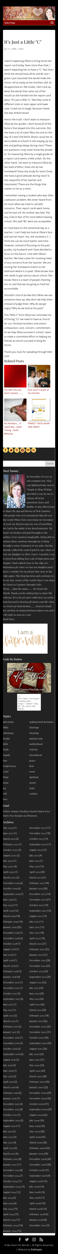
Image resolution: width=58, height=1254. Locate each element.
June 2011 (34, 993)
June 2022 (8, 833)
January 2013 (36, 888)
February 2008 (37, 1214)
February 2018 (10, 971)
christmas (8, 733)
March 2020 (9, 877)
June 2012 (34, 927)
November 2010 (37, 1032)
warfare (33, 793)
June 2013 (34, 860)
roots (32, 771)
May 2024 (8, 827)
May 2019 (8, 905)
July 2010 (34, 1054)
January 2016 (10, 1098)
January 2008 (36, 1219)
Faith (21, 48)
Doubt (6, 738)
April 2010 (34, 1070)
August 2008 (36, 1181)
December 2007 (37, 1225)
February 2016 (10, 1092)
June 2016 (8, 1070)
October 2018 (10, 943)
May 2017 (8, 1010)
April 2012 (34, 938)
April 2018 (8, 960)
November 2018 (11, 938)
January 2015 (9, 1164)
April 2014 (8, 1214)
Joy (4, 788)
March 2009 (35, 1142)
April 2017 (8, 1015)
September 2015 (11, 1120)
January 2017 (9, 1032)
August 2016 (9, 1059)
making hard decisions (41, 721)
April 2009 (35, 1136)
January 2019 (10, 927)
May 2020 (8, 866)
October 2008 (36, 1170)
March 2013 (35, 877)
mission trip (35, 738)
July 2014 (7, 1197)
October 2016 (10, 1048)
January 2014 (10, 1230)
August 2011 (35, 982)
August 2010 (35, 1048)
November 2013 (37, 833)
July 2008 (34, 1186)
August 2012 (35, 916)
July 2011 (33, 987)
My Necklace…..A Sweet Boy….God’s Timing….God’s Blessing (13, 428)
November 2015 (11, 1109)
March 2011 (35, 1010)
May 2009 (34, 1131)
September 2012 (37, 910)
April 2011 (34, 1004)
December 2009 (37, 1092)
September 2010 (38, 1043)
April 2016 (8, 1081)
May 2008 (34, 1197)
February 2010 (37, 1081)
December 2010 (37, 1026)
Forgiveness (9, 766)
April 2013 (34, 871)
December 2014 (11, 1170)
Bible (5, 727)
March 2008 (35, 1208)
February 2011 (36, 1015)
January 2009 (36, 1153)
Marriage (34, 727)
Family (6, 755)
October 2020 (10, 849)
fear (5, 760)
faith (5, 743)
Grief (5, 771)
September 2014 (11, 1186)
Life (5, 793)
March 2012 (35, 943)
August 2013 (35, 849)
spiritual (33, 777)
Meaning (34, 733)
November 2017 (11, 987)
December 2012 (37, 894)
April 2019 (8, 910)
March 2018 (9, 965)
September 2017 (11, 998)
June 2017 (8, 1004)
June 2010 (34, 1059)
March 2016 (9, 1087)
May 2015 (8, 1142)
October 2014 (10, 1181)
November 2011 (37, 965)
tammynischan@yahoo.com (33, 610)
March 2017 (9, 1021)
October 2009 (36, 1103)
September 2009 (38, 1109)
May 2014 (8, 1208)
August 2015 (9, 1126)
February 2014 (10, 1225)
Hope (6, 777)
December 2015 (11, 1103)
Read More (8, 619)
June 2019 (8, 899)
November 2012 (37, 899)
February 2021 (10, 844)
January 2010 (36, 1087)
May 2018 (8, 954)
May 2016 (8, 1076)
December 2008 (37, 1159)
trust (32, 788)
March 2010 (35, 1076)
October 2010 (36, 1037)
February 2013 (36, 883)
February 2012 (36, 949)
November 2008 (37, 1164)
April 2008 (35, 1203)
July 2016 (7, 1065)
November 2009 (37, 1098)
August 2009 (36, 1114)
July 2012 (34, 921)
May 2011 (34, 998)
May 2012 (34, 932)
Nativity (33, 749)
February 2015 (10, 1159)
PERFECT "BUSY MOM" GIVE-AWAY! (39, 425)
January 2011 (36, 1021)
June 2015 (8, 1136)
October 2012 (36, 905)
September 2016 (11, 1054)
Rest (31, 766)
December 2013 (37, 827)
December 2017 (11, 982)
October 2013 (36, 838)
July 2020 (8, 860)
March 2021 (9, 838)
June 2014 (8, 1203)
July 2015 (7, 1131)
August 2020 (9, 855)
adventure (8, 721)
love (5, 799)
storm (32, 782)
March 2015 (9, 1153)
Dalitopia (36, 1249)
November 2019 (11, 883)
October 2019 (10, 888)
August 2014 (9, 1192)
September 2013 (37, 844)
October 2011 (36, 971)
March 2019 (9, 916)
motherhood (36, 743)
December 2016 (11, 1037)
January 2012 (36, 954)
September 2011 (37, 976)
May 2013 (34, 866)
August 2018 (9, 949)
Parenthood (35, 755)
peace (32, 760)
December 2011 (37, 960)
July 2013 (34, 855)
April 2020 (8, 871)
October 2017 (10, 993)
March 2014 (9, 1219)
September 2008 (38, 1175)
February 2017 (10, 1026)
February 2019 (10, 921)
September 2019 (11, 894)
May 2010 (34, 1065)
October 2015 (10, 1114)
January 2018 (10, 976)
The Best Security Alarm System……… (13, 391)
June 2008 (34, 1192)
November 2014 (11, 1175)
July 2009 (34, 1120)
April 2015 (8, 1148)
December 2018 (11, 932)
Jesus (5, 782)
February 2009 (37, 1148)
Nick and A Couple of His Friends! (38, 391)
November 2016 (11, 1043)
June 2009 (34, 1126)
